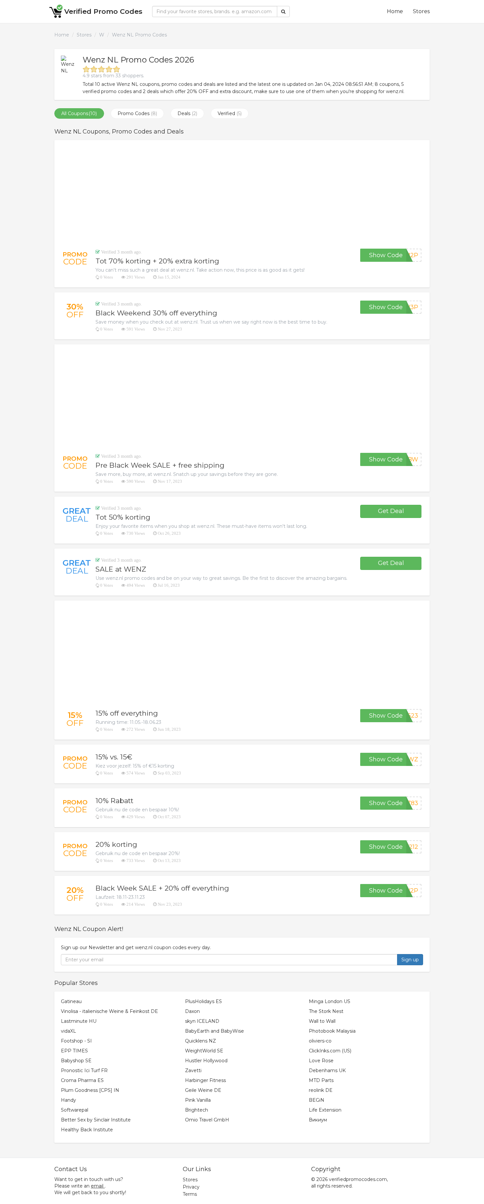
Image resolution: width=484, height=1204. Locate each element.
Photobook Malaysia (332, 1031)
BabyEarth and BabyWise (214, 1031)
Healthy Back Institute (87, 1130)
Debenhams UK (327, 1070)
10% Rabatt (114, 801)
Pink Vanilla (198, 1100)
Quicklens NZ (200, 1041)
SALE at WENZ (120, 569)
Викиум (318, 1120)
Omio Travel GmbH (207, 1120)
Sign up (410, 960)
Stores (421, 11)
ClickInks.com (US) (330, 1051)
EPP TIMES (74, 1051)
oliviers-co (320, 1041)
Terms (190, 1194)
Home (395, 11)
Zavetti (193, 1070)
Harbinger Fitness (205, 1080)
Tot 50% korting (122, 517)
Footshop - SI (76, 1041)
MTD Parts (321, 1080)
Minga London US (329, 1001)
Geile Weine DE (203, 1090)
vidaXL (68, 1031)
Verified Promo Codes (103, 11)
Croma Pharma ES (82, 1080)
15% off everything (126, 713)
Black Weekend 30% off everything (156, 313)
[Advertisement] (242, 194)
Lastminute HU (78, 1021)
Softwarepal (74, 1110)
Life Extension (325, 1110)
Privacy (191, 1187)
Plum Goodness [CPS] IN (90, 1090)
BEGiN (316, 1100)
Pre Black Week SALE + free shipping (160, 465)
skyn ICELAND (202, 1021)
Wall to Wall (322, 1021)
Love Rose (321, 1061)
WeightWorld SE (204, 1051)
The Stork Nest (326, 1011)
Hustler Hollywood (206, 1061)
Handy (68, 1100)
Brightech (196, 1110)
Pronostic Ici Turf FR (84, 1070)
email (97, 1186)
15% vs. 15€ (113, 757)
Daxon (192, 1011)
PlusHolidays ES (203, 1001)
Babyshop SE (76, 1061)
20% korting (116, 844)
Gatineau (71, 1001)
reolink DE (321, 1090)
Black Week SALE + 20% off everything (162, 888)
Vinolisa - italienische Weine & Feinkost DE (109, 1011)
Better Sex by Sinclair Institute (96, 1120)
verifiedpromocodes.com (358, 1179)
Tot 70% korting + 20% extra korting (157, 261)
